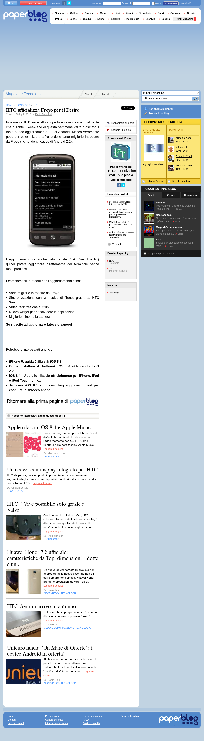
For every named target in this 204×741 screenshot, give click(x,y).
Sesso (73, 19)
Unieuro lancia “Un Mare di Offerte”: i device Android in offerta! (50, 650)
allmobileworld (184, 138)
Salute (101, 19)
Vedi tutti (116, 244)
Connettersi (171, 3)
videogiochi (182, 147)
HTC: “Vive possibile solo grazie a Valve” (45, 506)
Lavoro (166, 19)
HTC (111, 260)
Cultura (74, 13)
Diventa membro (181, 181)
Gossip (191, 13)
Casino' (171, 195)
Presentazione (53, 716)
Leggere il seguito (53, 449)
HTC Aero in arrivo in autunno (41, 606)
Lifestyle (150, 19)
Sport (161, 13)
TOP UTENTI (176, 129)
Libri (117, 13)
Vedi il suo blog (121, 179)
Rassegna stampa (93, 716)
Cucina (87, 19)
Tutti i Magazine (184, 19)
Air (110, 268)
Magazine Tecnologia (24, 94)
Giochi (88, 94)
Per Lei (59, 19)
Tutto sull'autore (155, 181)
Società (59, 13)
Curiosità (175, 13)
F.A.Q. (86, 719)
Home (11, 3)
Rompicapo (190, 195)
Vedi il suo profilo (121, 175)
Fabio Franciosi (43, 114)
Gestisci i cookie (91, 723)
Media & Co (132, 19)
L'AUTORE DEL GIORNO (151, 131)
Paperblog (25, 16)
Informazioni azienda (56, 723)
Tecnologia (114, 292)
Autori (105, 94)
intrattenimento (184, 165)
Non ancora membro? (161, 109)
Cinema (89, 13)
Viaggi (129, 13)
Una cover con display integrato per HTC (52, 469)
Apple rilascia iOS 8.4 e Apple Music (49, 427)
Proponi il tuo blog (159, 113)
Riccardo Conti (184, 156)
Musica (104, 13)
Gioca (179, 209)
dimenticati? (186, 3)
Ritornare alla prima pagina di (38, 401)
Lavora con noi (16, 723)
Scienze (115, 19)
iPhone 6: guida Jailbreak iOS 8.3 (35, 361)
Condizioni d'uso (54, 719)
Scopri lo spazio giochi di (161, 253)
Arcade (151, 195)
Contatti (12, 719)
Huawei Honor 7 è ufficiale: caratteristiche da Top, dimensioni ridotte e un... (52, 558)
